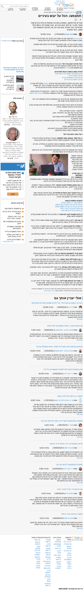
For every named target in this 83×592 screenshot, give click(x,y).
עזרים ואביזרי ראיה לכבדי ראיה (69, 489)
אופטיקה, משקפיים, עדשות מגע (14, 227)
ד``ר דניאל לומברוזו (13, 143)
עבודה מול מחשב (35, 93)
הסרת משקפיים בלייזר (13, 231)
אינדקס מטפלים (48, 576)
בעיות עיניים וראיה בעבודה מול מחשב (68, 205)
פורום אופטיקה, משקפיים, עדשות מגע (68, 74)
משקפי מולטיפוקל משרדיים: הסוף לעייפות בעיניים (61, 421)
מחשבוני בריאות (59, 3)
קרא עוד (79, 319)
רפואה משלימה (58, 541)
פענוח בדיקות (48, 541)
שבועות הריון (48, 558)
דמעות (46, 83)
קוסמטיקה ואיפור (57, 545)
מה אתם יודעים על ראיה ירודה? (71, 208)
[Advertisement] (13, 256)
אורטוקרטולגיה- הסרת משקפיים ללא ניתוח (64, 326)
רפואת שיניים (69, 547)
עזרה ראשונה (48, 571)
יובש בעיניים (78, 38)
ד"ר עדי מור (13, 117)
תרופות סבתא (48, 554)
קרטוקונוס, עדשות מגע (13, 208)
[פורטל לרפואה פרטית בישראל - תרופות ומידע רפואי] (66, 6)
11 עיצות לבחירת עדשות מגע (71, 210)
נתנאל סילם (69, 493)
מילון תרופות (60, 1)
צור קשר (37, 540)
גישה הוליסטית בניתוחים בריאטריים (8, 87)
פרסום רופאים (37, 543)
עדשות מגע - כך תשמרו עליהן (71, 203)
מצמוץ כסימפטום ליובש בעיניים (69, 464)
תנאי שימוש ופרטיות (37, 548)
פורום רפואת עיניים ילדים (73, 79)
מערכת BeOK (68, 448)
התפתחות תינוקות (47, 562)
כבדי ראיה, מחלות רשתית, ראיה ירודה (14, 217)
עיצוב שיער (59, 552)
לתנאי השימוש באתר (49, 290)
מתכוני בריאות (58, 558)
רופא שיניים (69, 554)
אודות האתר (38, 567)
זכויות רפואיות (58, 567)
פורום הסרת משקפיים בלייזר (72, 77)
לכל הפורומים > (7, 241)
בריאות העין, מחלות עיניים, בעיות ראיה (14, 235)
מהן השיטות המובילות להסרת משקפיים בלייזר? (62, 369)
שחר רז (70, 425)
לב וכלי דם (67, 542)
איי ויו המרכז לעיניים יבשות (63, 400)
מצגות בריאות (48, 549)
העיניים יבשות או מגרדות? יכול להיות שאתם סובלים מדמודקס (57, 303)
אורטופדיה (67, 544)
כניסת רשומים (37, 554)
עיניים (67, 68)
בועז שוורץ (69, 34)
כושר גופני (57, 555)
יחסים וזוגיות (59, 563)
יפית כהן (70, 307)
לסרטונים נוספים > (7, 41)
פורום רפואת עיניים (75, 76)
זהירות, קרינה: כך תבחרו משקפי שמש (68, 206)
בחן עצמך (47, 568)
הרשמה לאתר (37, 558)
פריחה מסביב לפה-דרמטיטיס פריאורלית (9, 79)
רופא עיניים (69, 567)
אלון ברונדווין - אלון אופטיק (63, 330)
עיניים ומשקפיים (67, 558)
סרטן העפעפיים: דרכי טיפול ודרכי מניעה (66, 444)
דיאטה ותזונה (69, 563)
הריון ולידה (67, 551)
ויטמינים (48, 566)
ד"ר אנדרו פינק (67, 374)
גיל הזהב (58, 548)
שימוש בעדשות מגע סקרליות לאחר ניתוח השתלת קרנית (59, 347)
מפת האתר (38, 562)
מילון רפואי (49, 580)
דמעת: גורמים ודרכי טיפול (71, 514)
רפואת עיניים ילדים (14, 239)
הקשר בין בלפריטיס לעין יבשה (69, 396)
